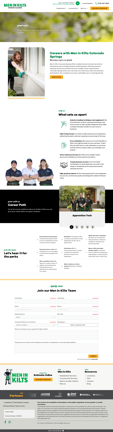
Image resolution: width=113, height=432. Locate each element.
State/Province (20, 314)
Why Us (63, 384)
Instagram (9, 422)
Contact (26, 402)
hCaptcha (94, 359)
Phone (59, 306)
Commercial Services (68, 378)
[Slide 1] (77, 227)
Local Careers (87, 3)
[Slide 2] (82, 227)
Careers (90, 381)
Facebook (5, 422)
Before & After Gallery (69, 381)
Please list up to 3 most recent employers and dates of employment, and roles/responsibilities (45, 342)
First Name (18, 298)
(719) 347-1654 (103, 3)
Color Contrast (63, 431)
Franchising (17, 402)
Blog (89, 384)
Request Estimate (99, 8)
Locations (91, 376)
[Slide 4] (93, 227)
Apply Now (56, 77)
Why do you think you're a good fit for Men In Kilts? (31, 329)
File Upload (61, 322)
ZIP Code (60, 314)
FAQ (88, 378)
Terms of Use (20, 406)
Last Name (60, 298)
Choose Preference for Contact (25, 322)
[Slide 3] (87, 227)
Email (16, 306)
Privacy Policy (9, 406)
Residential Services (68, 376)
